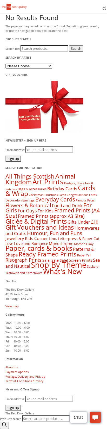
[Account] (82, 7)
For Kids (46, 211)
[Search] (69, 7)
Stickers (92, 266)
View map (12, 306)
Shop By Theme (58, 265)
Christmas (36, 195)
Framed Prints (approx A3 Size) (51, 216)
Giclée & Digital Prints (36, 221)
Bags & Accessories (32, 189)
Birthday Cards (62, 189)
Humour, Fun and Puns (54, 233)
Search (76, 48)
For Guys (27, 210)
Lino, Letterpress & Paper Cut (74, 238)
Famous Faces (85, 200)
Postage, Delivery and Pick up (25, 376)
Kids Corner (36, 238)
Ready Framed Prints (47, 254)
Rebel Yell (84, 255)
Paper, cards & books (38, 248)
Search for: (12, 49)
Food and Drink (67, 206)
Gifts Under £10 (83, 222)
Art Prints (47, 181)
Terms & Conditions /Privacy (24, 381)
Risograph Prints (23, 260)
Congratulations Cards (82, 195)
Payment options (17, 372)
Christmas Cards (55, 195)
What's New (62, 271)
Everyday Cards (55, 199)
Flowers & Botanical (28, 205)
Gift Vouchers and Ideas (39, 227)
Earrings (28, 200)
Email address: (15, 150)
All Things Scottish (30, 176)
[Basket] (94, 7)
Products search (11, 419)
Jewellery (14, 238)
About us (11, 367)
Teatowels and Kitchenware (23, 273)
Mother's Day (83, 244)
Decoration (13, 200)
